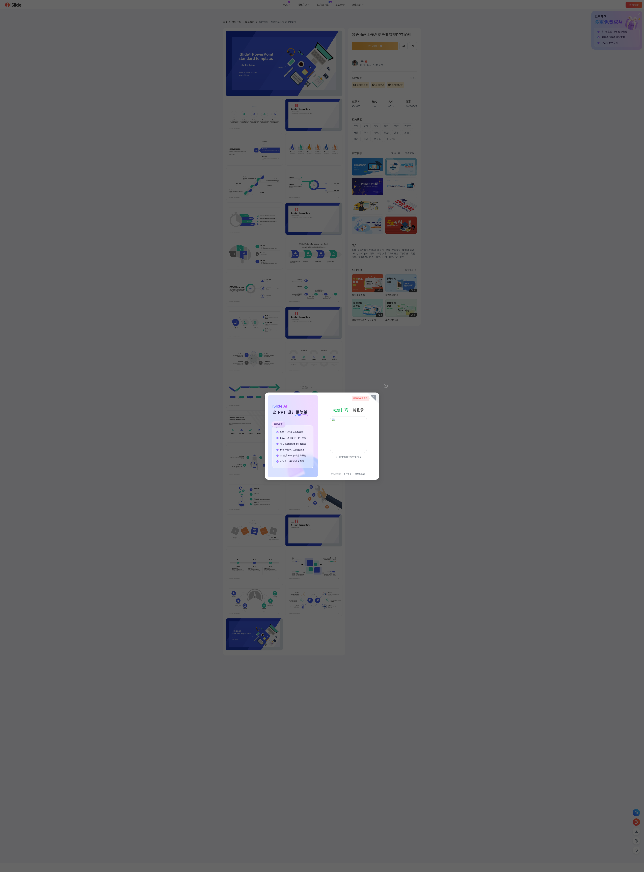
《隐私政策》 (360, 474)
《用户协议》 (347, 474)
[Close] (385, 385)
